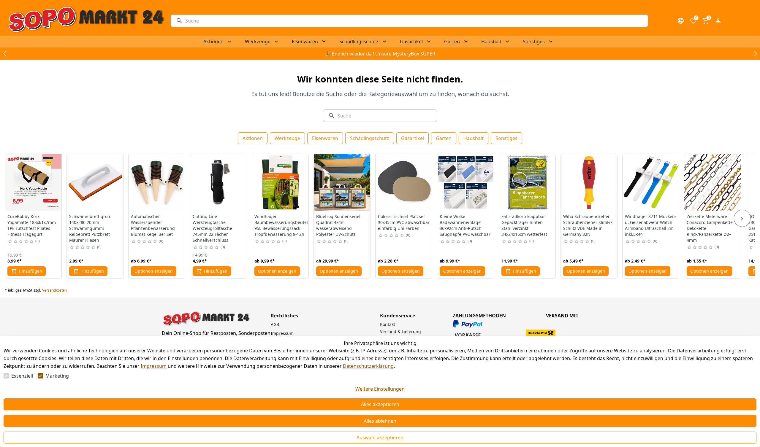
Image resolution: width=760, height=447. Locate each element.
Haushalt (473, 138)
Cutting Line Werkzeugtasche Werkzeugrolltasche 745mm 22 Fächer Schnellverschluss (212, 228)
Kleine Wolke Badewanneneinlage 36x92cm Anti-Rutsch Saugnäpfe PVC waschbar (465, 225)
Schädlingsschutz (369, 138)
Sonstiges (506, 138)
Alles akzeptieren (380, 404)
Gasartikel (412, 138)
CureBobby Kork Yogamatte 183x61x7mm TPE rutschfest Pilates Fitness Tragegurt (31, 225)
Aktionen (253, 138)
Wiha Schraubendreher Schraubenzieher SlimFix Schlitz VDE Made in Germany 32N (587, 225)
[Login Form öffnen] (718, 21)
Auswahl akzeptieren (380, 437)
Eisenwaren (325, 138)
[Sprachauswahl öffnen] (681, 21)
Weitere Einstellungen (380, 389)
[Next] (742, 218)
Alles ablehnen (380, 421)
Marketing (57, 376)
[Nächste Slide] (755, 54)
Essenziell (22, 376)
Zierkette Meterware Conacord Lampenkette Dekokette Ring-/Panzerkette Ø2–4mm (710, 228)
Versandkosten (54, 290)
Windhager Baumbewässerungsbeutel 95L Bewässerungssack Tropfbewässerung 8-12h (281, 225)
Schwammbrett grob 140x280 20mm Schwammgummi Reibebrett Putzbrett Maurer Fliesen (89, 228)
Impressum (154, 366)
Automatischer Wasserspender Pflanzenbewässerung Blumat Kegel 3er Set (153, 225)
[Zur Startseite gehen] (86, 21)
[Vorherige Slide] (5, 54)
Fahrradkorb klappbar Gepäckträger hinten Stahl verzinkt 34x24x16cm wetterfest (524, 225)
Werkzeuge (287, 138)
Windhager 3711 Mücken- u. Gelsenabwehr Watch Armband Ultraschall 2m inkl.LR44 (650, 225)
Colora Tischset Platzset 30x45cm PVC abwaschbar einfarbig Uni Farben (404, 222)
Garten (444, 138)
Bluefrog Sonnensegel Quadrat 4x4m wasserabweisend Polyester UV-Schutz (338, 225)
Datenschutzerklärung (368, 366)
